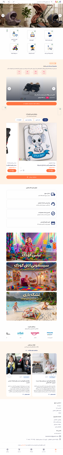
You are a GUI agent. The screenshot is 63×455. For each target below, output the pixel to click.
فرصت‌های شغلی (57, 410)
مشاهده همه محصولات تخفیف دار (31, 104)
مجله (59, 413)
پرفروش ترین (28, 120)
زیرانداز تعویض (52, 163)
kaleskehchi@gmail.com (51, 436)
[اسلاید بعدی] (3, 15)
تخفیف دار (19, 120)
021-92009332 (57, 433)
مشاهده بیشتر (32, 177)
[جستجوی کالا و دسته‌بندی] (51, 1)
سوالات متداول (57, 424)
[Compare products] (13, 2)
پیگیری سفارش (57, 419)
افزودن (49, 170)
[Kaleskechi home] (58, 2)
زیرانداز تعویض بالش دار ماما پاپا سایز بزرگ (46, 165)
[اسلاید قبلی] (60, 15)
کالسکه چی (23, 445)
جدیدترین (38, 120)
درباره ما (59, 406)
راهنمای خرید (58, 427)
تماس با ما (58, 408)
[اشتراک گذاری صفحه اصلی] (8, 2)
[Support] (4, 2)
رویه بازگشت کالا (57, 422)
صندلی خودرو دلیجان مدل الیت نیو (8, 165)
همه (45, 120)
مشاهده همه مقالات (33, 350)
